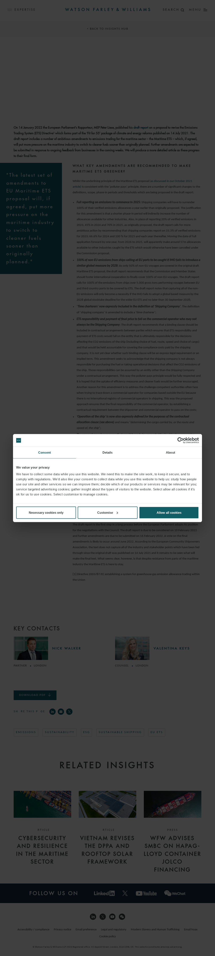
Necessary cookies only (46, 512)
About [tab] (170, 452)
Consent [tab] (44, 452)
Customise (105, 512)
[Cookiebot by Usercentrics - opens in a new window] (180, 440)
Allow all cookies (169, 512)
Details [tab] (107, 452)
